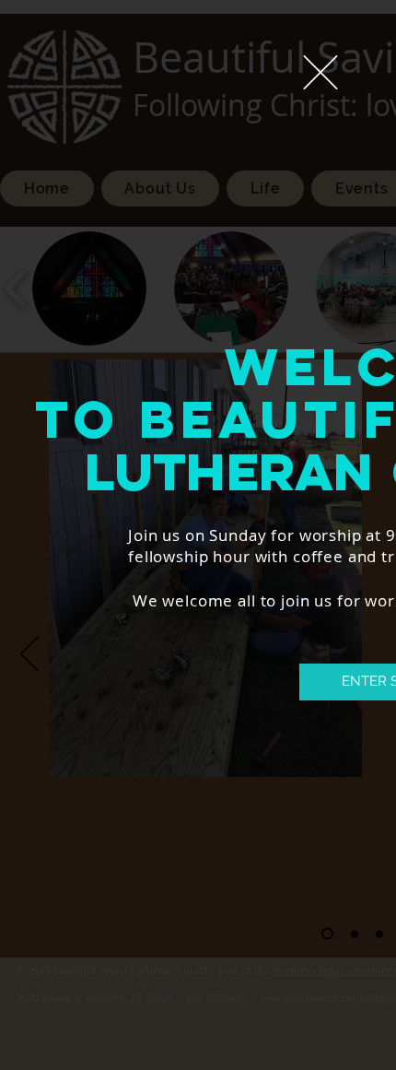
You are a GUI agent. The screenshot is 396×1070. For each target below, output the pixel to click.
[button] (320, 72)
